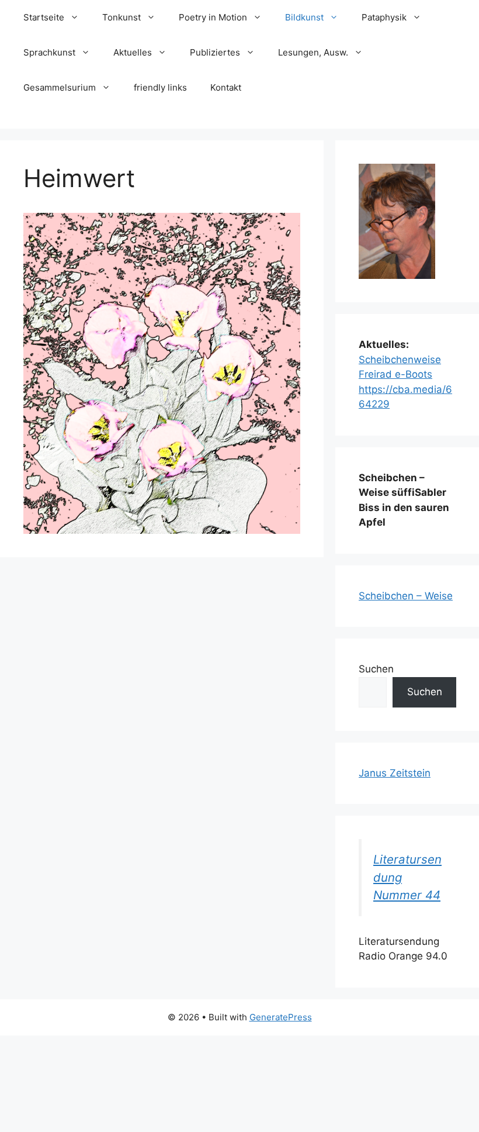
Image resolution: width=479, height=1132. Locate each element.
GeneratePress (280, 1017)
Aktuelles (132, 52)
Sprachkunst (49, 52)
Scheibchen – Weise (406, 596)
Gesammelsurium (59, 87)
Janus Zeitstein (395, 773)
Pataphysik (384, 17)
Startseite (43, 17)
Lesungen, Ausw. (313, 52)
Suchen (376, 669)
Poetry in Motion (213, 17)
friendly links (160, 87)
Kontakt (225, 87)
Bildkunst (304, 17)
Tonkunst (121, 17)
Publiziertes (215, 52)
